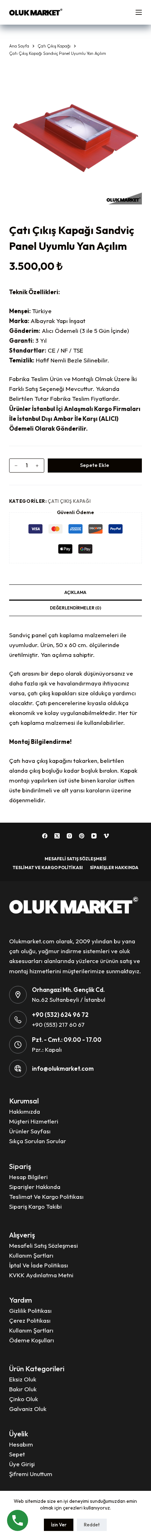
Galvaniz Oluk (27, 1408)
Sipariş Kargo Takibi (35, 1206)
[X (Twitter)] (57, 835)
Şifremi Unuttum (30, 1473)
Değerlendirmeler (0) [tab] (75, 607)
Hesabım (21, 1444)
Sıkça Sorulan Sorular (37, 1141)
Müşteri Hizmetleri (33, 1121)
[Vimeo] (106, 835)
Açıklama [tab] (75, 592)
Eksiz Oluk (22, 1379)
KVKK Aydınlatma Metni (41, 1275)
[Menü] (139, 12)
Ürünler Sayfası (30, 1131)
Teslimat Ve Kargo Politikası (48, 867)
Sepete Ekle (94, 465)
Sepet (17, 1454)
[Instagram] (69, 835)
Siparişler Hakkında (114, 867)
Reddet (92, 1524)
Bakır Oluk (23, 1389)
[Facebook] (44, 835)
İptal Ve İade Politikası (38, 1265)
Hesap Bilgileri (28, 1177)
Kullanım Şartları (31, 1255)
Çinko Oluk (23, 1399)
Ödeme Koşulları (31, 1340)
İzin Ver (58, 1524)
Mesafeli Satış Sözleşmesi (75, 858)
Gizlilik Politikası (30, 1310)
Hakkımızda (24, 1111)
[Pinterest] (81, 835)
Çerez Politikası (30, 1320)
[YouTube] (94, 835)
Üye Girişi (22, 1464)
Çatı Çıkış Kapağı (69, 501)
